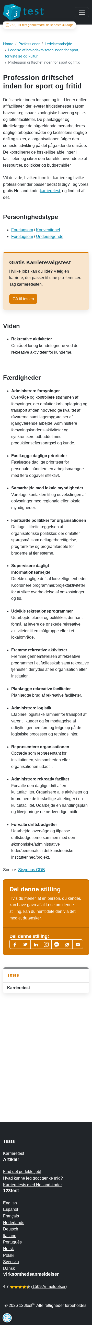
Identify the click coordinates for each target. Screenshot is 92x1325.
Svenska (11, 1262)
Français (11, 1216)
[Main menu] (82, 12)
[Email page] (77, 944)
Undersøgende (49, 236)
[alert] (7, 1317)
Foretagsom (22, 230)
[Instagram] (46, 944)
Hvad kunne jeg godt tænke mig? (33, 1178)
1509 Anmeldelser (48, 1286)
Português (12, 1242)
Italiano (9, 1236)
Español (10, 1209)
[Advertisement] (46, 1048)
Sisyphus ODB (31, 870)
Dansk (9, 1268)
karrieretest (50, 191)
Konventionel (48, 230)
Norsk (8, 1249)
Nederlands (13, 1222)
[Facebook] (14, 944)
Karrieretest (18, 988)
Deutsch (10, 1229)
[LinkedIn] (35, 944)
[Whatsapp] (67, 944)
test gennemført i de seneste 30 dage (42, 25)
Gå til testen (23, 299)
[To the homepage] (23, 12)
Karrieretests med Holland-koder (32, 1185)
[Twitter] (25, 944)
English (10, 1203)
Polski (8, 1255)
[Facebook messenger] (56, 944)
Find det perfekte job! (22, 1171)
